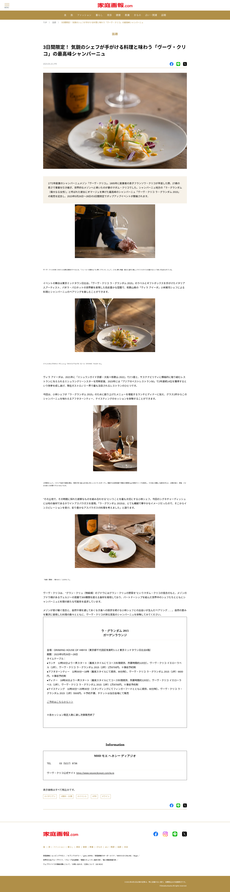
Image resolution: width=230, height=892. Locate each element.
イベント (83, 796)
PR (95, 796)
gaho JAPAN (88, 856)
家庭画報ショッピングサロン (54, 856)
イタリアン (50, 796)
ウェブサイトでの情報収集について (56, 864)
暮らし (99, 15)
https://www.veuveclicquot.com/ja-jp (95, 773)
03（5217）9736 (68, 763)
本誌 (126, 847)
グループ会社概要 (72, 860)
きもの (137, 15)
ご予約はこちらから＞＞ (60, 702)
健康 (118, 15)
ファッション (84, 15)
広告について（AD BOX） (94, 864)
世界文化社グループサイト (53, 860)
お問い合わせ (77, 864)
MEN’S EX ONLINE (124, 856)
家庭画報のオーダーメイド (105, 856)
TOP (45, 22)
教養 (127, 15)
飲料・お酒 (67, 796)
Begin (136, 856)
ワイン (106, 796)
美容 (109, 15)
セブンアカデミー (74, 856)
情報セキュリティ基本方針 (91, 860)
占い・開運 (151, 15)
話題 (163, 15)
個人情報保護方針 (109, 860)
